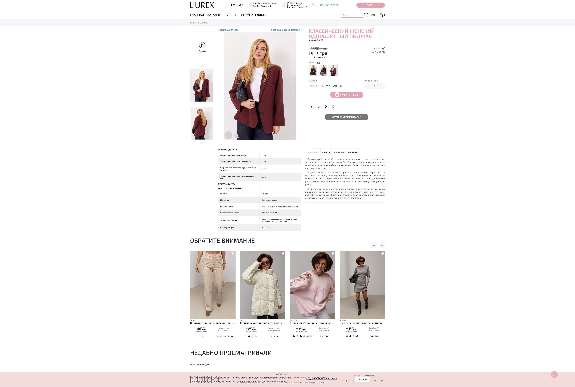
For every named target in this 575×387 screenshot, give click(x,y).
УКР (241, 5)
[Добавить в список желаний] (233, 253)
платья (372, 192)
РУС (233, 5)
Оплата (326, 152)
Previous (202, 66)
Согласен (362, 379)
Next (202, 143)
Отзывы (352, 152)
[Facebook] (312, 106)
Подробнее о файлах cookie (321, 378)
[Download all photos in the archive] (228, 135)
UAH (372, 15)
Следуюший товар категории (286, 29)
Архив (203, 22)
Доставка (339, 152)
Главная (194, 22)
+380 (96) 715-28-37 (328, 5)
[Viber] (333, 106)
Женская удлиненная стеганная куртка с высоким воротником (262, 322)
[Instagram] (319, 106)
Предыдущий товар (228, 29)
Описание (313, 152)
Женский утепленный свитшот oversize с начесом (312, 322)
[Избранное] (366, 15)
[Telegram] (326, 106)
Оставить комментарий (346, 117)
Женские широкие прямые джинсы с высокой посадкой (213, 322)
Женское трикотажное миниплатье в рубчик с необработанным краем (362, 322)
